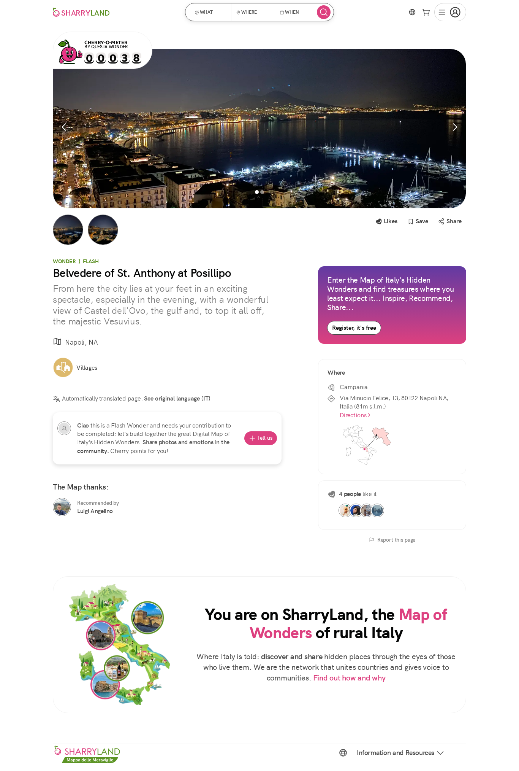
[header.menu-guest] (450, 12)
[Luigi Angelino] (62, 507)
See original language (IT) (177, 398)
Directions (353, 415)
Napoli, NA (81, 342)
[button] (210, 12)
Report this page (396, 539)
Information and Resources (395, 753)
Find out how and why (349, 678)
